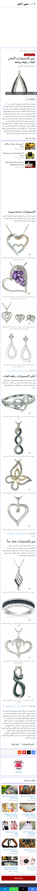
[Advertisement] (18, 27)
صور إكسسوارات (27, 744)
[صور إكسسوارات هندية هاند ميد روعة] (27, 789)
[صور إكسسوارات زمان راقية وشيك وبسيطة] (10, 789)
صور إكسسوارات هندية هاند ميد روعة (17, 371)
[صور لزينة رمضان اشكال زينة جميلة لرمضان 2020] (10, 807)
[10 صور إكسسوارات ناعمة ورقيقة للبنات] (10, 843)
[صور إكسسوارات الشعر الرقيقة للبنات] (27, 825)
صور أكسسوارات (23, 50)
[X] (29, 752)
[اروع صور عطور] (27, 860)
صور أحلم (7, 104)
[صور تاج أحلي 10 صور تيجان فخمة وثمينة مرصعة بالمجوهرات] (30, 164)
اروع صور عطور (31, 867)
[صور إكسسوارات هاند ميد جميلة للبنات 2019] (27, 807)
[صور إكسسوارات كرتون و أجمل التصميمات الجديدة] (10, 860)
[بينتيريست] (24, 752)
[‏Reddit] (20, 752)
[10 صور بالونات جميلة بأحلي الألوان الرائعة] (30, 146)
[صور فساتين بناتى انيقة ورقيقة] (10, 825)
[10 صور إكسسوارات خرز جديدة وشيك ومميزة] (30, 155)
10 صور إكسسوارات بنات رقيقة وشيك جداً (15, 706)
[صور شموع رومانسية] (27, 843)
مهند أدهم (18, 772)
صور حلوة (15, 744)
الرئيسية (31, 50)
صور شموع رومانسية (29, 849)
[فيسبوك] (33, 752)
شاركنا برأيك (18, 878)
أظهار (27, 99)
